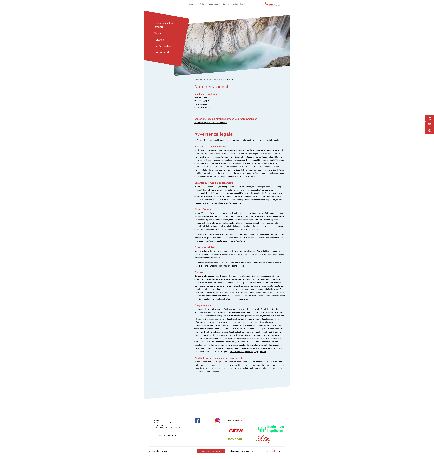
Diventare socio (213, 4)
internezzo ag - (200, 123)
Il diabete (159, 39)
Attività (201, 4)
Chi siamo (159, 33)
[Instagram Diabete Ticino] (217, 420)
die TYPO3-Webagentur (217, 123)
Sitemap (282, 451)
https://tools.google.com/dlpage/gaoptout (248, 351)
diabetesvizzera (239, 4)
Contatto (226, 4)
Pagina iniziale (199, 79)
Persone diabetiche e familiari (165, 25)
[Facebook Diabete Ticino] (197, 420)
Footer (209, 79)
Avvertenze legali (268, 451)
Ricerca (190, 4)
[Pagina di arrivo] (271, 5)
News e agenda (162, 52)
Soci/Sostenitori (162, 46)
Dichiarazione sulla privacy (239, 451)
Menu (216, 79)
